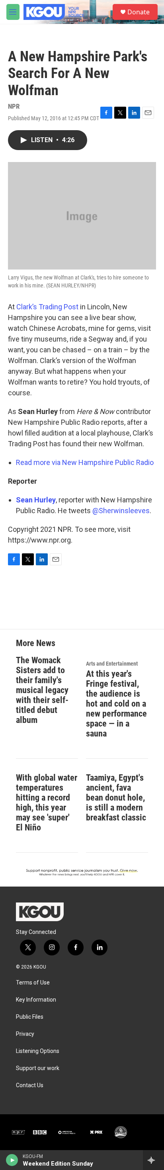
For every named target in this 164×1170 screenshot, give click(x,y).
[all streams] (153, 1160)
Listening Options (37, 1051)
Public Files (29, 1017)
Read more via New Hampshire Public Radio (85, 462)
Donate (138, 12)
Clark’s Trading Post (46, 307)
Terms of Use (33, 983)
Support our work (37, 1068)
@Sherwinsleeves (121, 510)
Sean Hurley (36, 500)
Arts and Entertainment (112, 663)
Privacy (25, 1034)
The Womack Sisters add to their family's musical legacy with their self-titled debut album (42, 690)
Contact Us (29, 1085)
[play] (12, 1160)
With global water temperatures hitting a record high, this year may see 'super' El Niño (46, 802)
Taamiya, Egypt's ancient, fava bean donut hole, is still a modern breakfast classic (116, 797)
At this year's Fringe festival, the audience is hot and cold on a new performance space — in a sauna (116, 703)
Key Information (36, 1000)
